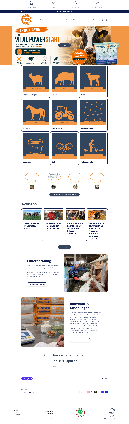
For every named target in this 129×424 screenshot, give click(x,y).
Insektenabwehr (87, 128)
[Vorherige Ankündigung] (47, 11)
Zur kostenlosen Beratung (37, 284)
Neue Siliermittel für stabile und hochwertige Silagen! (75, 227)
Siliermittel (56, 128)
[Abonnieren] (77, 366)
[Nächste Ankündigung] (81, 11)
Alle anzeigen (64, 247)
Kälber (83, 95)
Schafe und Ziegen (30, 95)
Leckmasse (27, 162)
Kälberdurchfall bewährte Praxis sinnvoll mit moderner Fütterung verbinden (97, 229)
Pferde (25, 128)
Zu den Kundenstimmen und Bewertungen (64, 194)
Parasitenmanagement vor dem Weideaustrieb (53, 226)
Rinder (54, 95)
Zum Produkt (64, 45)
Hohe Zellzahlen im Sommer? (31, 224)
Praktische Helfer (87, 162)
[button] (99, 20)
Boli (53, 162)
